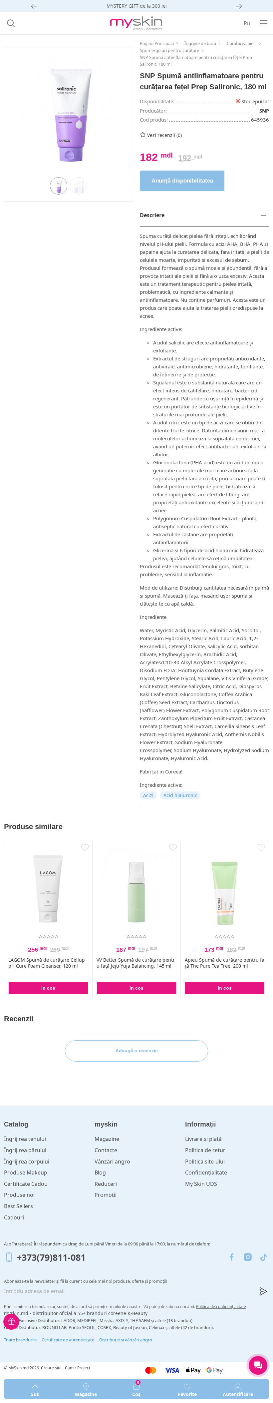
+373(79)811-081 (51, 1257)
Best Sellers (18, 1206)
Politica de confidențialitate (221, 1306)
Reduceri (106, 1183)
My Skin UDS (201, 1183)
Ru (247, 23)
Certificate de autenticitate (68, 1340)
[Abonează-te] (263, 1291)
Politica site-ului (205, 1161)
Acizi (148, 795)
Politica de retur (205, 1150)
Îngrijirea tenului (25, 1139)
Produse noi (19, 1194)
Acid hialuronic (180, 795)
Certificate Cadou (26, 1183)
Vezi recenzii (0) (164, 135)
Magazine (107, 1139)
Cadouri (14, 1217)
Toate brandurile (20, 1340)
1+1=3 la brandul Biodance (136, 6)
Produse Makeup (25, 1172)
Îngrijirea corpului (26, 1161)
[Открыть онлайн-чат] (258, 1365)
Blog (100, 1172)
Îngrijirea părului (25, 1150)
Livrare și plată (203, 1139)
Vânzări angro (112, 1161)
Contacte (106, 1150)
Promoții (106, 1194)
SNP (264, 110)
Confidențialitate (206, 1172)
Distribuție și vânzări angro (125, 1340)
